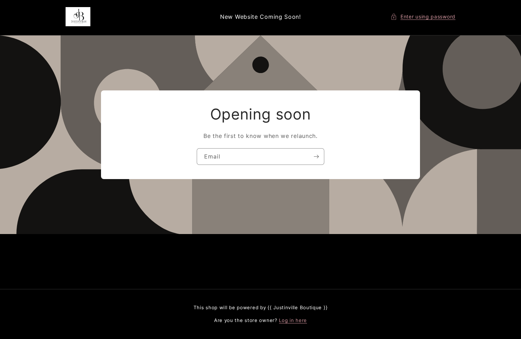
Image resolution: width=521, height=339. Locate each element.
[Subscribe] (316, 156)
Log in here (293, 320)
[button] (423, 16)
